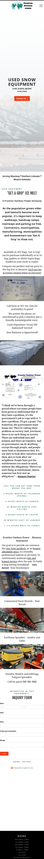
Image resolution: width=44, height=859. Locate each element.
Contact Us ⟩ (22, 98)
